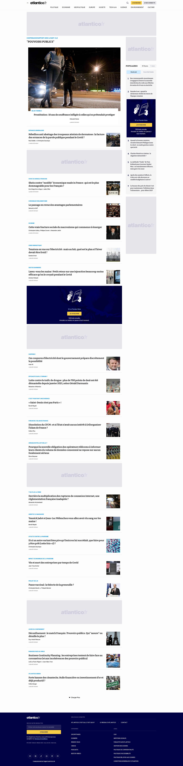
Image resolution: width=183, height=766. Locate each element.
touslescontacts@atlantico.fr (44, 761)
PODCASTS (74, 749)
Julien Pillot (47, 189)
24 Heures (145, 66)
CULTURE (151, 7)
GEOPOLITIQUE (79, 7)
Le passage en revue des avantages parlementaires (55, 205)
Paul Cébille (32, 140)
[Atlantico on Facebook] (41, 756)
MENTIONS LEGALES (120, 738)
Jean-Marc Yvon (48, 662)
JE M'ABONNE (136, 3)
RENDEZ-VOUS (75, 742)
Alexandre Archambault (35, 502)
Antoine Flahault (33, 278)
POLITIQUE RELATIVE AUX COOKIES (124, 757)
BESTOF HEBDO (76, 753)
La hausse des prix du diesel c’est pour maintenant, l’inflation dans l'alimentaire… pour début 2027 (142, 188)
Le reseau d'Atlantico (108, 722)
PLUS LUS (134, 72)
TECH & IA (113, 7)
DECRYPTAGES (75, 734)
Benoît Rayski (33, 406)
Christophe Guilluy (34, 230)
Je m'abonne (74, 314)
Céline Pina (32, 431)
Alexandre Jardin (56, 230)
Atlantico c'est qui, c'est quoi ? (83, 722)
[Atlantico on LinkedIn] (46, 756)
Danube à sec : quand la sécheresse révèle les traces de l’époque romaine (141, 93)
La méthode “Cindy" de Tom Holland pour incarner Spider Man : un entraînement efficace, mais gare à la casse (141, 165)
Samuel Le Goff (33, 208)
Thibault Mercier (46, 588)
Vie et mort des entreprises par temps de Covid (53, 562)
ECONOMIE (66, 7)
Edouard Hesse (74, 119)
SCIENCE (123, 7)
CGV (115, 734)
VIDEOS (73, 746)
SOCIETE (102, 7)
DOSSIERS (74, 738)
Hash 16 (31, 364)
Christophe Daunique (43, 140)
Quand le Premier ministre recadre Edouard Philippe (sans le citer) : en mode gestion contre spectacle (142, 143)
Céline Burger (33, 684)
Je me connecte (149, 3)
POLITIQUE (54, 7)
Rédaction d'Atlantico (35, 386)
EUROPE (92, 7)
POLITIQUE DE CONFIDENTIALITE (124, 749)
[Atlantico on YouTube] (57, 756)
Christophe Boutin (34, 588)
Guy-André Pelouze (34, 639)
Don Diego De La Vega (35, 189)
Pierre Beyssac (33, 456)
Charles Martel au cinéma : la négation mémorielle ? (140, 155)
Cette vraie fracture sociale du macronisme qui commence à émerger (65, 227)
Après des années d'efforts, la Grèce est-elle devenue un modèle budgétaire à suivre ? (140, 177)
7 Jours (152, 66)
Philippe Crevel (44, 230)
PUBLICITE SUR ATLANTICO (122, 742)
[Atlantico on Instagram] (52, 756)
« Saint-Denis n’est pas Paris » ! (45, 402)
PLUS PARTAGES (148, 72)
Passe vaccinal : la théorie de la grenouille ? (51, 584)
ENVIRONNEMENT (137, 7)
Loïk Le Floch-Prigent (35, 662)
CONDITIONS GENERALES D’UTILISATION (126, 761)
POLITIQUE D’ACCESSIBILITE (122, 753)
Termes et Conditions (41, 739)
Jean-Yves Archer (34, 566)
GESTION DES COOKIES (121, 746)
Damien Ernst (33, 255)
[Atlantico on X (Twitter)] (35, 756)
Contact (124, 722)
